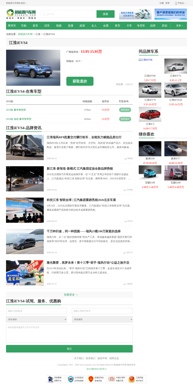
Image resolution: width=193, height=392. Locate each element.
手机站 (181, 3)
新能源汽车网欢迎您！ (16, 3)
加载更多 (69, 294)
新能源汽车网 (25, 34)
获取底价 (80, 81)
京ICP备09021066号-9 (96, 369)
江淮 (38, 34)
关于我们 (79, 358)
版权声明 (102, 358)
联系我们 (90, 358)
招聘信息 (114, 358)
